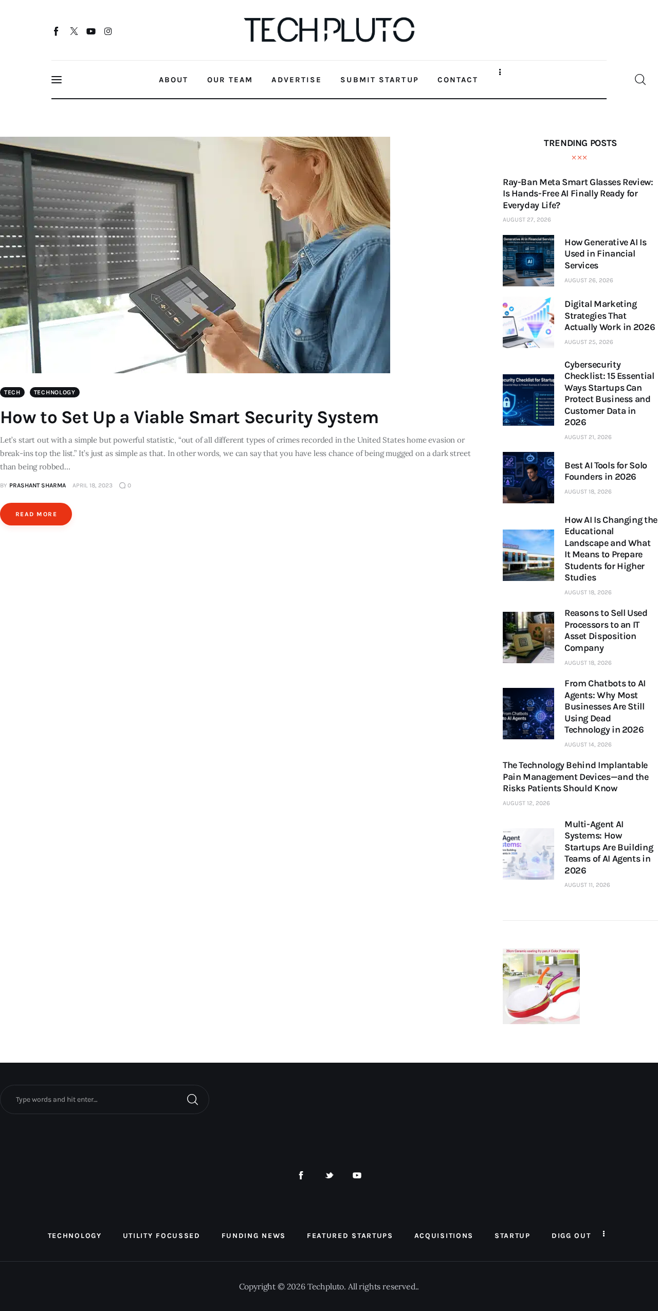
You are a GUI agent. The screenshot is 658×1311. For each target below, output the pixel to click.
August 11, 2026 (587, 884)
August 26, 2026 (588, 280)
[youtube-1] (357, 1175)
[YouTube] (91, 31)
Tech (12, 392)
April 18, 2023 (92, 485)
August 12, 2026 (526, 803)
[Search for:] (104, 1099)
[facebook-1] (301, 1175)
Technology (55, 392)
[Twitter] (73, 31)
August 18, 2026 (588, 491)
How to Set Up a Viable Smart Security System (189, 417)
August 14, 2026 (588, 744)
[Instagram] (108, 31)
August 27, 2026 (527, 219)
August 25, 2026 (588, 341)
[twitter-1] (329, 1175)
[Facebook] (56, 31)
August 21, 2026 (588, 437)
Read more (36, 514)
